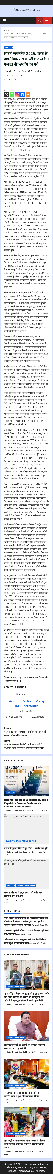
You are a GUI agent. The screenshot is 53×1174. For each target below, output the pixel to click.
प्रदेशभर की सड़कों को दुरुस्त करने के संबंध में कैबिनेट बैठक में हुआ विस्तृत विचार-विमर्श (24, 1094)
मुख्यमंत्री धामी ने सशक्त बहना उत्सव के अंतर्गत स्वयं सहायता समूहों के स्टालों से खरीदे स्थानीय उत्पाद (24, 1144)
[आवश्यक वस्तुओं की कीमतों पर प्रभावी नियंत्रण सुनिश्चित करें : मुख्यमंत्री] (26, 1026)
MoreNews (24, 1170)
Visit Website (15, 716)
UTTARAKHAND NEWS (26, 841)
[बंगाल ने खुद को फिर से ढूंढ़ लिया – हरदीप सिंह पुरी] (26, 829)
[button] (4, 20)
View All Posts (37, 716)
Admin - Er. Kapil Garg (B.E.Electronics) (23, 71)
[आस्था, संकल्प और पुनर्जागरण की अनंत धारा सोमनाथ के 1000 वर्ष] (26, 874)
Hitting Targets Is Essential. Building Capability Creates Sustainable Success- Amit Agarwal (26, 803)
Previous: (25, 732)
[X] (6, 94)
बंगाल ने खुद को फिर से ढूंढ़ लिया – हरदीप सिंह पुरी (26, 848)
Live (47, 20)
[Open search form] (33, 20)
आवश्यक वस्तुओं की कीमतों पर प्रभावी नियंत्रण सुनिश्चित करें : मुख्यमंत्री (24, 1046)
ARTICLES (9, 47)
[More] (28, 94)
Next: (24, 744)
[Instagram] (17, 94)
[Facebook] (22, 94)
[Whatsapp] (12, 94)
